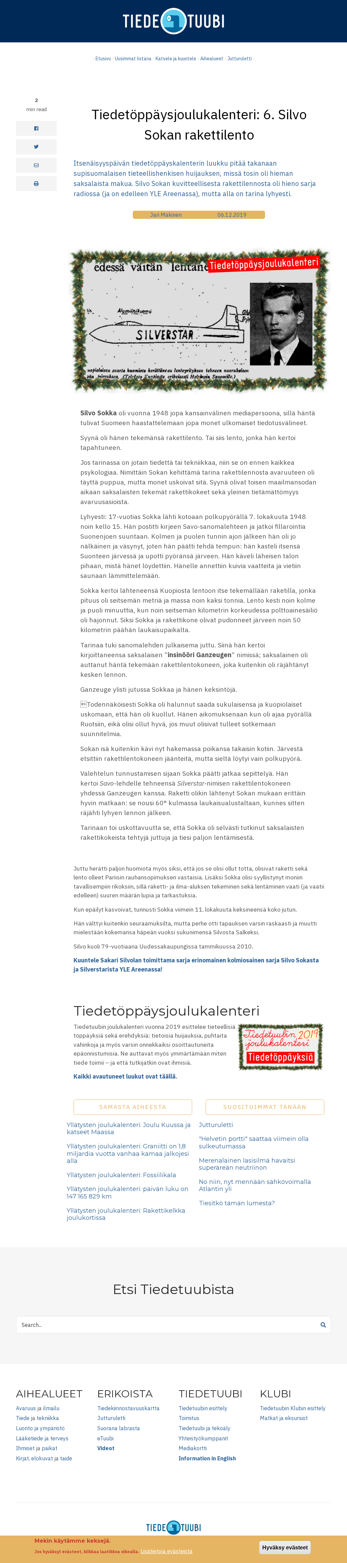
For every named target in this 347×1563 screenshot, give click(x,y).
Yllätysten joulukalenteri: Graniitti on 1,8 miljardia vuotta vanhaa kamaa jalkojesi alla (128, 1154)
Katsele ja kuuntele (176, 59)
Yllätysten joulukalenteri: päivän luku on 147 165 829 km (127, 1192)
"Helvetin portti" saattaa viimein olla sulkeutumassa (254, 1142)
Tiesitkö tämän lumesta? (237, 1203)
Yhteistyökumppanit (203, 1438)
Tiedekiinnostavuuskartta (128, 1408)
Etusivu (103, 59)
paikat (49, 1448)
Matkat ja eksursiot (284, 1418)
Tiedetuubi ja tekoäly (204, 1428)
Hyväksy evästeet (285, 1547)
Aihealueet (211, 59)
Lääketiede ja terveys (42, 1438)
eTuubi (105, 1438)
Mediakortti (193, 1448)
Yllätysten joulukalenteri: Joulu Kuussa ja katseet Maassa (129, 1128)
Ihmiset (25, 1448)
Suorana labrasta (118, 1428)
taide (66, 1458)
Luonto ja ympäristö (40, 1428)
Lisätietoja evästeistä (166, 1551)
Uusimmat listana (133, 59)
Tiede (22, 1418)
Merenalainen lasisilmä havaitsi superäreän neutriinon (247, 1164)
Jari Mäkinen (166, 214)
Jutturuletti (239, 59)
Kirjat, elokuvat (34, 1458)
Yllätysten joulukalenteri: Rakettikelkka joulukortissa (126, 1214)
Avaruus (26, 1408)
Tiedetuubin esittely (203, 1408)
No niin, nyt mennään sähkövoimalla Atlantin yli (255, 1185)
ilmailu (51, 1408)
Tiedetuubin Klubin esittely (293, 1408)
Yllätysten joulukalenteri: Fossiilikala (121, 1175)
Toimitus (189, 1418)
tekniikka (48, 1418)
